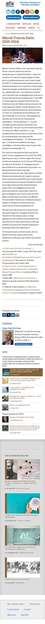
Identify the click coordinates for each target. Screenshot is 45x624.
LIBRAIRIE (21, 28)
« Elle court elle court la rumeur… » (19, 248)
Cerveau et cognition (23, 521)
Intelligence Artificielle (26, 553)
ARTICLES (26, 24)
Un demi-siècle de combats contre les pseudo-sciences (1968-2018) (24, 371)
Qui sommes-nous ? (15, 604)
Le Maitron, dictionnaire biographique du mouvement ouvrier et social (21, 290)
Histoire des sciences (23, 488)
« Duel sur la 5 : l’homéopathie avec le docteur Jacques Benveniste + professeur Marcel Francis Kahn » (20, 269)
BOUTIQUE (10, 28)
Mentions (11, 615)
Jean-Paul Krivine (11, 328)
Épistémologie (20, 583)
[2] (34, 98)
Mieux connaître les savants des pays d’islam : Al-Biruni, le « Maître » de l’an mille (20, 483)
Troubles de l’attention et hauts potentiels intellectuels (21, 516)
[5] (33, 205)
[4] (24, 148)
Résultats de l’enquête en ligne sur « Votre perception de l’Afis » (25, 397)
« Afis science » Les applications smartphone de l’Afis (22, 388)
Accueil (7, 33)
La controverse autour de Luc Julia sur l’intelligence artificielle (20, 548)
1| (2, 248)
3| (3, 266)
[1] (10, 83)
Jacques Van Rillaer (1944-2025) (22, 417)
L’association (13, 24)
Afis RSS (24, 615)
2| (3, 257)
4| (3, 278)
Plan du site (35, 604)
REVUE (36, 24)
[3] (3, 113)
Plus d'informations (22, 344)
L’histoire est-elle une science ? (18, 579)
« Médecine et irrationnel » (24, 278)
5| (3, 287)
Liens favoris (13, 609)
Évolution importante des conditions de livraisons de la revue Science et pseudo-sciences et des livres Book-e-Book (25, 428)
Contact (27, 609)
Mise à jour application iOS (20, 405)
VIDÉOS (31, 28)
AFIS (25, 45)
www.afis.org (10, 254)
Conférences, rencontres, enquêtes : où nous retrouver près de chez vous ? (24, 379)
